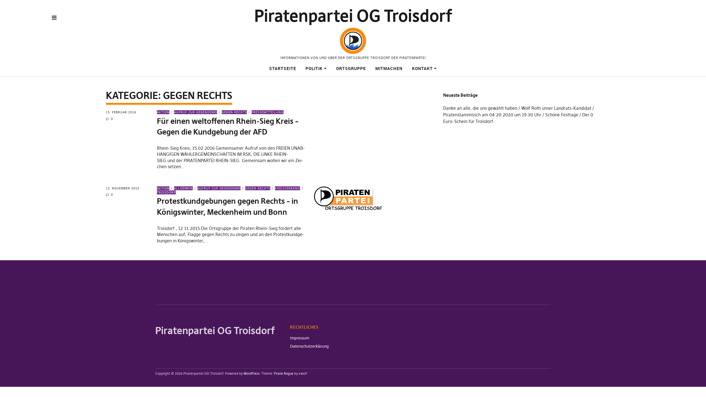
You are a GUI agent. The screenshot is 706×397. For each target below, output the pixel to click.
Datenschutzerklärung (309, 346)
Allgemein (183, 188)
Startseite (282, 68)
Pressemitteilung (268, 112)
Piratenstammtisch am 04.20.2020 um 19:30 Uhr (492, 114)
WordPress (252, 373)
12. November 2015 (122, 188)
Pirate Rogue (283, 373)
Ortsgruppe (351, 68)
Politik (314, 68)
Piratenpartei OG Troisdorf (353, 16)
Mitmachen (389, 68)
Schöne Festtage (561, 114)
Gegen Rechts (234, 112)
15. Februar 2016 (121, 112)
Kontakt (422, 68)
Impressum (299, 338)
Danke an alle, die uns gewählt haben (480, 108)
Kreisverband (287, 188)
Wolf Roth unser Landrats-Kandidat (556, 108)
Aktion (163, 112)
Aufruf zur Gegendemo (195, 112)
